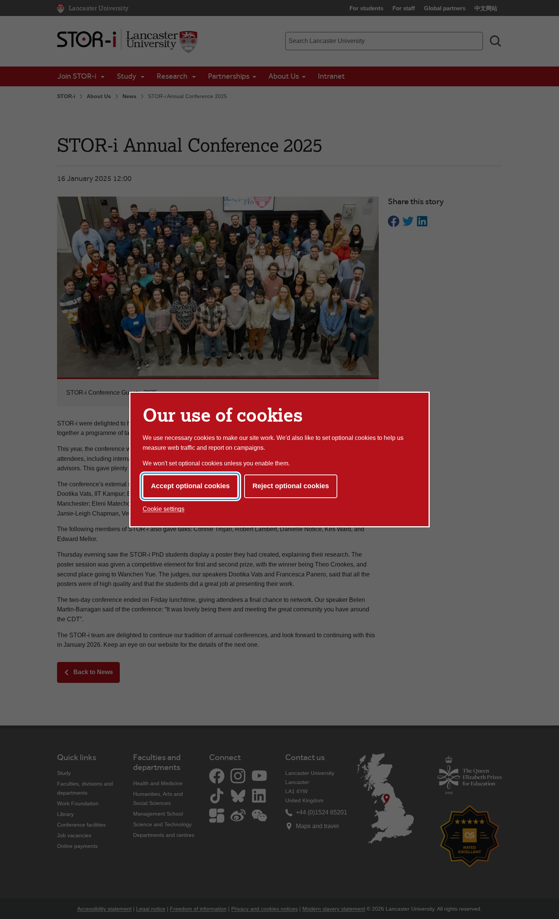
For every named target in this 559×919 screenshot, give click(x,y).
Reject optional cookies (291, 486)
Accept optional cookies (190, 486)
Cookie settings (163, 509)
